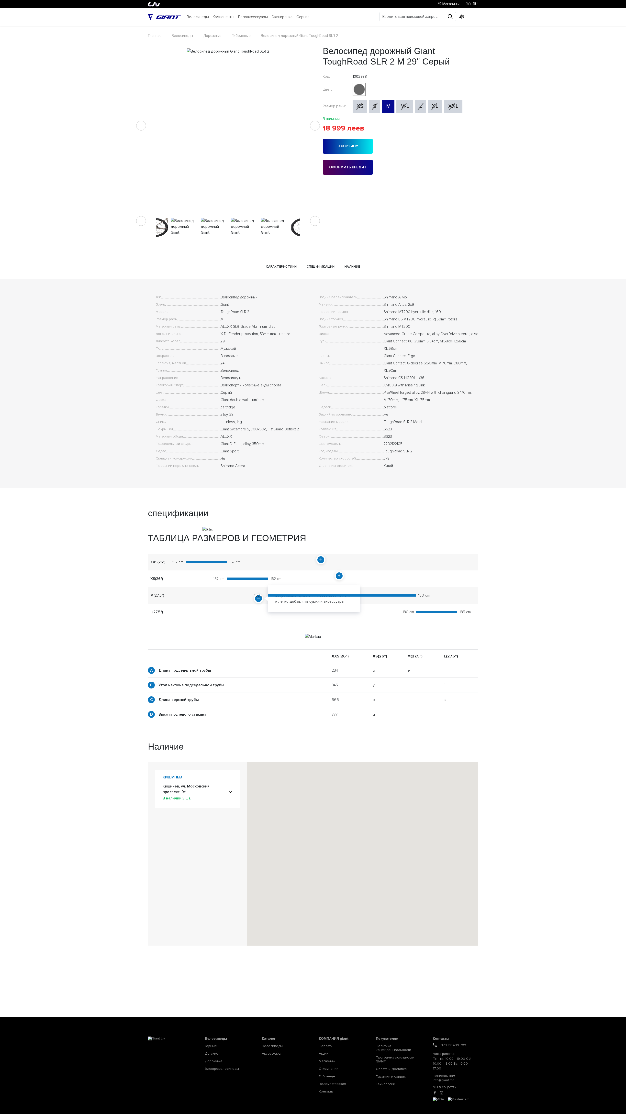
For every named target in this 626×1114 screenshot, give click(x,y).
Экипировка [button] (282, 16)
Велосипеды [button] (198, 16)
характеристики (281, 267)
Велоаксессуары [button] (253, 16)
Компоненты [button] (223, 16)
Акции (323, 1054)
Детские (211, 1054)
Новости (326, 1046)
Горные (211, 1046)
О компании (328, 1069)
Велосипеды (182, 35)
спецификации (321, 267)
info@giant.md (443, 1080)
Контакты (326, 1091)
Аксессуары (271, 1054)
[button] (392, 848)
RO (468, 3)
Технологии (385, 1084)
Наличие (352, 267)
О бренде (327, 1076)
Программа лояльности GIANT (395, 1059)
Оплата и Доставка (391, 1069)
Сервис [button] (302, 16)
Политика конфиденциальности (393, 1048)
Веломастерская (332, 1084)
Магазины (450, 3)
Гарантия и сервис (391, 1077)
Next (315, 126)
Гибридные (241, 35)
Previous (141, 126)
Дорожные (212, 35)
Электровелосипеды (222, 1069)
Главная (154, 35)
